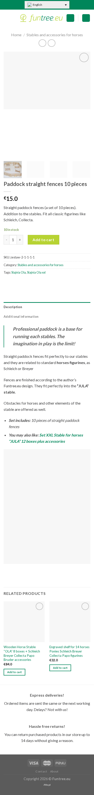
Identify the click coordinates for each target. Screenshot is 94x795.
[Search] (86, 18)
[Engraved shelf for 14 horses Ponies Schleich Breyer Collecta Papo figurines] (69, 621)
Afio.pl (47, 784)
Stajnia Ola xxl (36, 272)
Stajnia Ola (18, 272)
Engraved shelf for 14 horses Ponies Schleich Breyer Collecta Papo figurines (69, 651)
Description (13, 307)
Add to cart (43, 239)
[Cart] (70, 18)
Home (16, 34)
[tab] (47, 307)
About (54, 771)
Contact (41, 771)
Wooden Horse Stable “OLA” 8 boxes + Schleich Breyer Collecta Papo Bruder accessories (22, 653)
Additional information (21, 316)
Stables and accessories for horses (55, 34)
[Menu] (6, 18)
